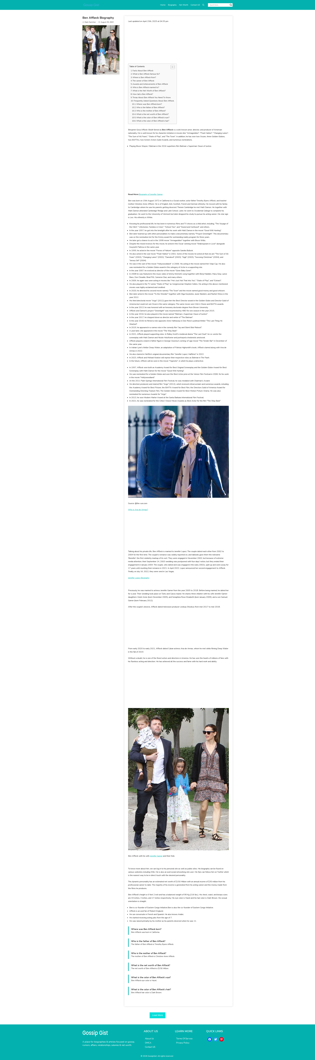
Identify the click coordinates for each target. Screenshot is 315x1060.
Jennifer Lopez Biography (138, 578)
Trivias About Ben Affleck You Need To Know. (152, 97)
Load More (157, 1015)
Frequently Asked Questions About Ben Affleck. (154, 101)
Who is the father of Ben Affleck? (150, 107)
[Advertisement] (178, 43)
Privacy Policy (182, 1042)
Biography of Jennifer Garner (151, 194)
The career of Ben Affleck (143, 81)
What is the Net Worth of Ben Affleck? (149, 91)
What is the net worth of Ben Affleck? (152, 114)
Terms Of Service (184, 1038)
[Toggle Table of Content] (171, 67)
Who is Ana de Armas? (138, 509)
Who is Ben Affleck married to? (146, 87)
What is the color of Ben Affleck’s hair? (152, 121)
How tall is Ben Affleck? (143, 94)
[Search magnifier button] (231, 5)
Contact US (195, 5)
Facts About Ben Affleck (143, 70)
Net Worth (183, 5)
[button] (203, 4)
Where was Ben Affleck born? (149, 104)
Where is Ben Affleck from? (144, 77)
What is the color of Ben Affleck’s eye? (152, 117)
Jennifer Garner (156, 856)
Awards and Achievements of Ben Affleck (150, 84)
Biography (172, 5)
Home (162, 5)
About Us (149, 1038)
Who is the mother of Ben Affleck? (151, 111)
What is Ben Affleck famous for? (146, 74)
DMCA (148, 1042)
